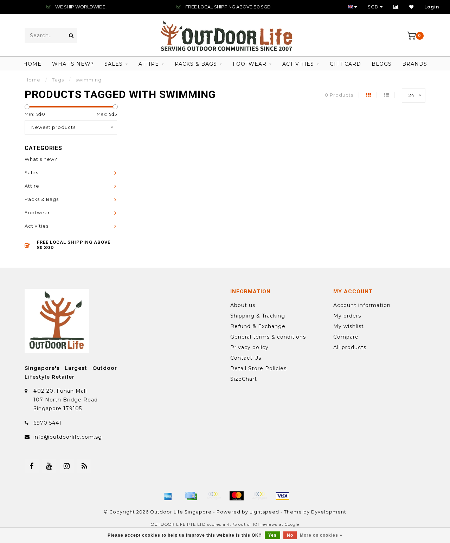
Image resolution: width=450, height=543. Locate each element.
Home (32, 64)
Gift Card (345, 64)
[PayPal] (259, 496)
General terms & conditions (268, 337)
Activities (298, 64)
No (290, 535)
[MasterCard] (236, 496)
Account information (362, 305)
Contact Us (245, 358)
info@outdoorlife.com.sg (67, 437)
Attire (149, 64)
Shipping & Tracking (257, 316)
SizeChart (243, 379)
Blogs (382, 64)
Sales (113, 64)
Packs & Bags (196, 64)
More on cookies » (321, 535)
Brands (414, 64)
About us (242, 305)
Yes (272, 535)
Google (292, 524)
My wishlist (348, 326)
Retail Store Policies (258, 368)
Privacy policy (249, 347)
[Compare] (396, 6)
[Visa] (282, 496)
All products (349, 347)
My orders (347, 316)
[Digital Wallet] (214, 496)
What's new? (73, 64)
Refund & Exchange (257, 326)
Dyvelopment (328, 512)
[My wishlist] (411, 6)
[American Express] (168, 496)
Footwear (249, 64)
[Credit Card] (191, 496)
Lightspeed (264, 512)
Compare (346, 337)
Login (431, 6)
